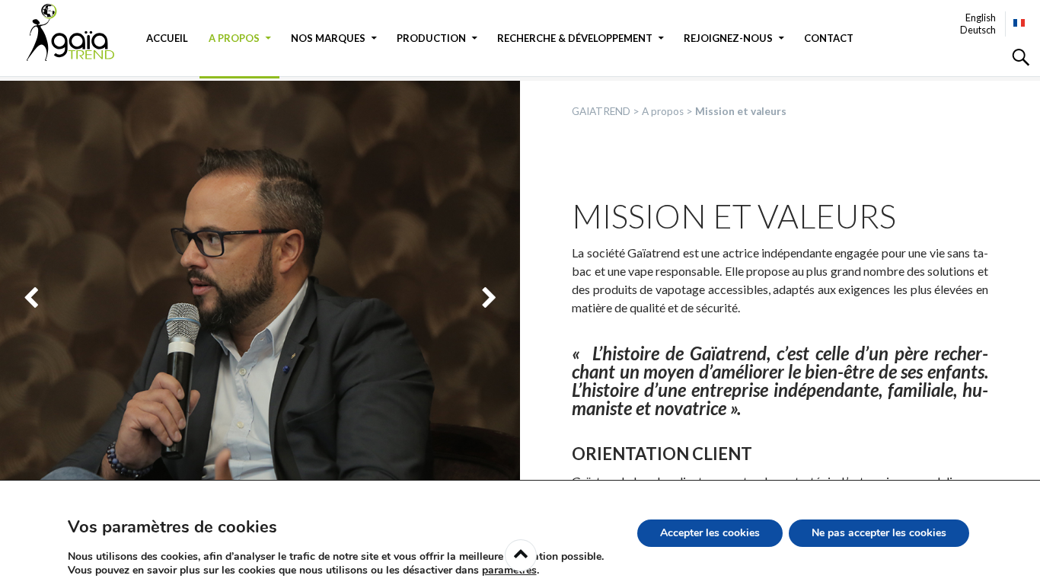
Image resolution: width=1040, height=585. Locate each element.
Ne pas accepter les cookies (879, 533)
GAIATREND (80, 32)
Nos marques (328, 38)
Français (1020, 23)
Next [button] (489, 298)
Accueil (167, 38)
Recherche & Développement (574, 38)
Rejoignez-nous (728, 38)
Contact (828, 38)
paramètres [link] (509, 570)
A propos (234, 38)
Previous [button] (31, 298)
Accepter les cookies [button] (710, 533)
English (980, 17)
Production (431, 38)
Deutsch (978, 30)
